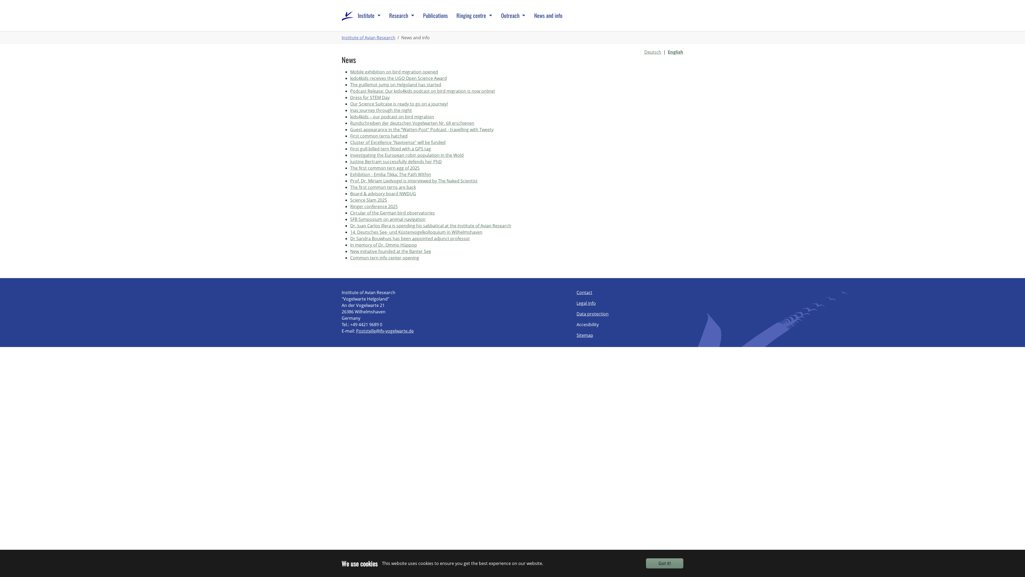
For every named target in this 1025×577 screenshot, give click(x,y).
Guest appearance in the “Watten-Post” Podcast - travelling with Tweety (422, 129)
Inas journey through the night (381, 110)
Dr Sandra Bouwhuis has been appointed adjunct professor (410, 238)
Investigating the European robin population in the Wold (407, 155)
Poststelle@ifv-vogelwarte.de (385, 331)
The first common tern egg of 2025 (385, 168)
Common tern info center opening (384, 258)
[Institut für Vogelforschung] (348, 15)
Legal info (586, 303)
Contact (584, 292)
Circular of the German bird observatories (392, 213)
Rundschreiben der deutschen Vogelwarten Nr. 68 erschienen (412, 123)
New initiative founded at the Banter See (390, 251)
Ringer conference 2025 (374, 206)
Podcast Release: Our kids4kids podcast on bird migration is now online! (422, 91)
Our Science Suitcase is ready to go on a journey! (399, 104)
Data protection (593, 314)
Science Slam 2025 (368, 200)
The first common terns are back (383, 187)
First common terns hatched (379, 136)
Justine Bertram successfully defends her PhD (396, 162)
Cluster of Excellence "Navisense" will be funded (398, 142)
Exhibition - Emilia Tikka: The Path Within (390, 174)
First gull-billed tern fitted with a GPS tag (390, 149)
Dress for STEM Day (370, 97)
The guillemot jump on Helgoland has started (395, 85)
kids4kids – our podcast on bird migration (392, 117)
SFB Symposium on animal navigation (387, 219)
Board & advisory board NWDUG (383, 194)
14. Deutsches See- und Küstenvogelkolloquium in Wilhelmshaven (416, 232)
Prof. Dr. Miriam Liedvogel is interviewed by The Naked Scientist (414, 181)
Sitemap (585, 335)
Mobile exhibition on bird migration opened (394, 72)
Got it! (665, 563)
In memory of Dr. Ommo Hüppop (383, 245)
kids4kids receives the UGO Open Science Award (398, 78)
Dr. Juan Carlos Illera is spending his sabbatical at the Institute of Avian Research (430, 226)
